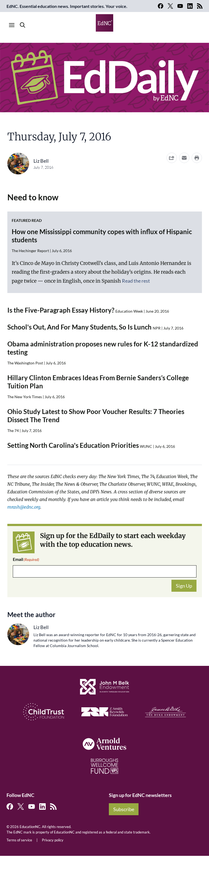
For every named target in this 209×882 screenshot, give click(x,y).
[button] (184, 158)
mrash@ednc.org (23, 507)
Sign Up (184, 586)
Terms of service (19, 840)
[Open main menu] (12, 25)
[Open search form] (22, 25)
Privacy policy (52, 840)
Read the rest (136, 281)
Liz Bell (41, 161)
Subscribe (123, 809)
